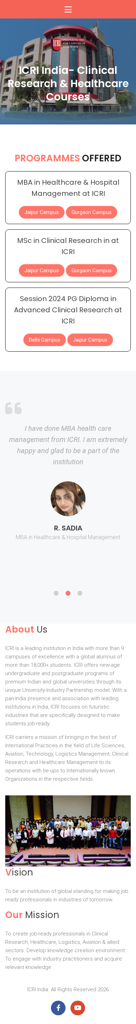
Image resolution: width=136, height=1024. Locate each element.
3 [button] (79, 593)
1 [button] (56, 593)
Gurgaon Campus (91, 212)
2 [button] (68, 593)
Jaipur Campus (41, 212)
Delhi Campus (44, 340)
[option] (68, 489)
